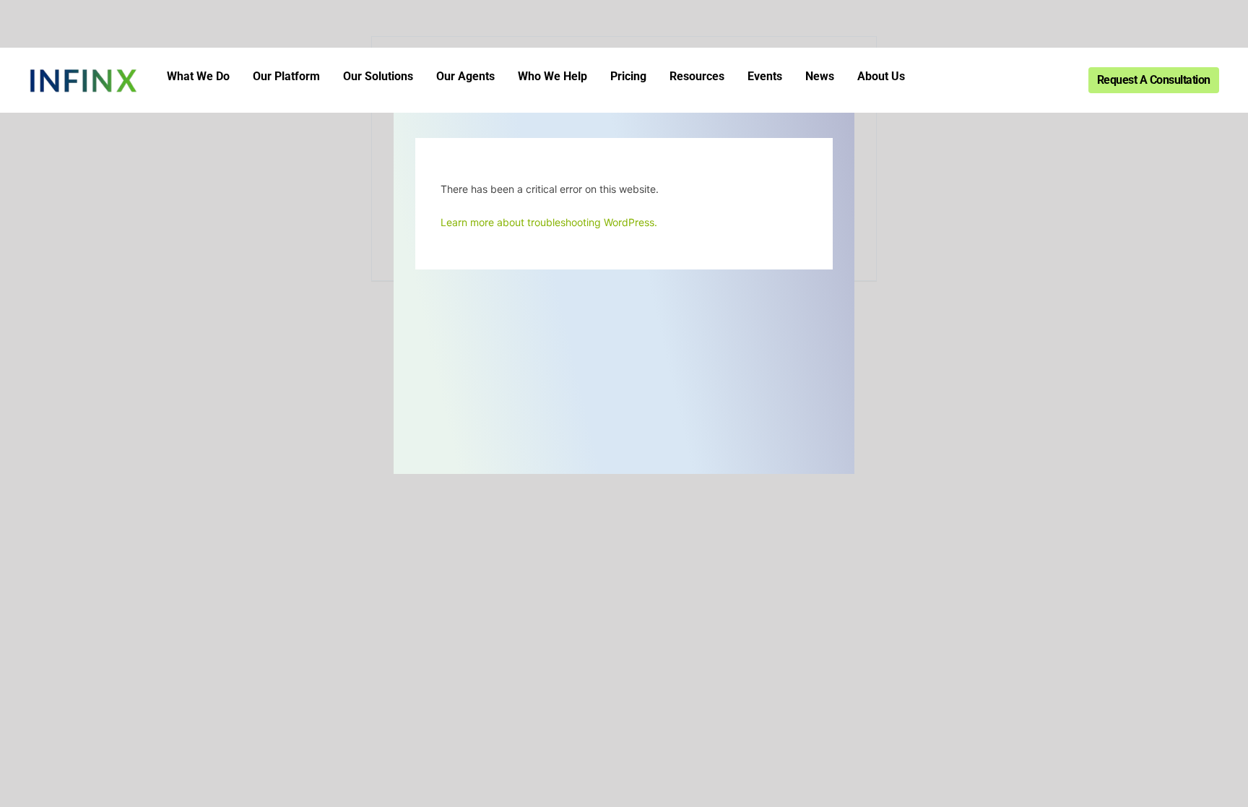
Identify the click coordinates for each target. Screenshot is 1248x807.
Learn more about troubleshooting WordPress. (549, 222)
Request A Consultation (1153, 80)
